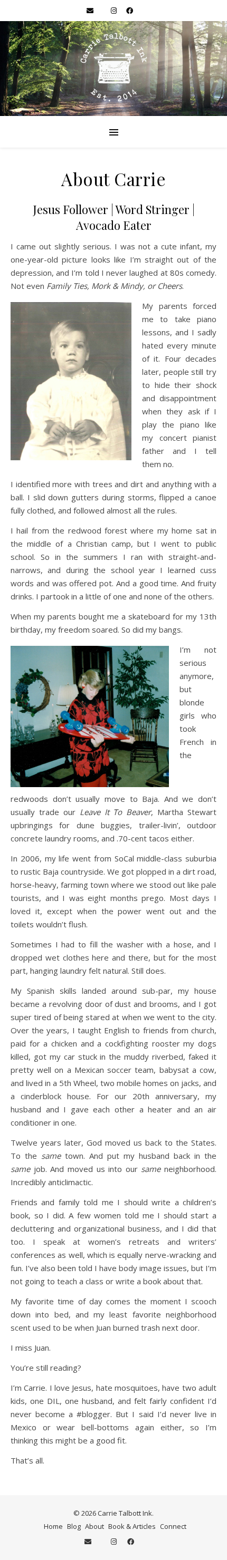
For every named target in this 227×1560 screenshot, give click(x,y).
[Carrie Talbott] (113, 68)
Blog (74, 1526)
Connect (173, 1526)
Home (53, 1526)
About (94, 1526)
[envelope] (91, 10)
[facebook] (129, 10)
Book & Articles (132, 1526)
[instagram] (114, 10)
